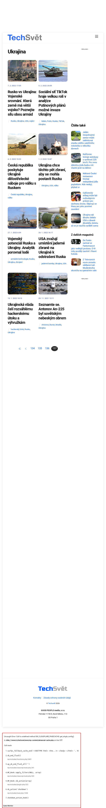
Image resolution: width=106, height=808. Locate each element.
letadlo (58, 325)
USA (26, 121)
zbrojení (19, 262)
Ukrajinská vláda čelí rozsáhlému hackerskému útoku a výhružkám (20, 313)
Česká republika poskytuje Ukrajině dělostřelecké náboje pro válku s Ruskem (22, 176)
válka (10, 198)
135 (40, 348)
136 (47, 348)
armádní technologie (19, 259)
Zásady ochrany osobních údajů (57, 698)
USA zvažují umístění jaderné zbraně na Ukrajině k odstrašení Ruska (52, 248)
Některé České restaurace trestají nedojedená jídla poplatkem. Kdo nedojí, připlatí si (84, 180)
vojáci (31, 121)
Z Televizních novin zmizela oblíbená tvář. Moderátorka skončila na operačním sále (83, 265)
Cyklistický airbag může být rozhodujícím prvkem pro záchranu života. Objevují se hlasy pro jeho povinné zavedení (84, 201)
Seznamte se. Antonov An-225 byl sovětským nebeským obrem (52, 311)
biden (44, 121)
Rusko (13, 121)
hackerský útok (17, 329)
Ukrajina (20, 121)
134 (33, 348)
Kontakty (37, 698)
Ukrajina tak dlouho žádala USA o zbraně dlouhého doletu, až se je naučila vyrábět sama (84, 220)
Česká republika (17, 194)
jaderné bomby (48, 263)
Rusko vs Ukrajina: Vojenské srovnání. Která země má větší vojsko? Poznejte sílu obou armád (22, 103)
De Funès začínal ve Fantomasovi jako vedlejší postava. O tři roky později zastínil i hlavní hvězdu (83, 247)
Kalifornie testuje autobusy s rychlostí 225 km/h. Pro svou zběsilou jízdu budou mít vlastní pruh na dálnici (84, 161)
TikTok (61, 121)
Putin (49, 121)
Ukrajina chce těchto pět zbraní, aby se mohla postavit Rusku (52, 172)
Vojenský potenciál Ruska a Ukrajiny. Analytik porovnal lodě (21, 246)
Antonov (45, 325)
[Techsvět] (25, 38)
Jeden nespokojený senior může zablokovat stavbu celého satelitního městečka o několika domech (83, 140)
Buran (52, 325)
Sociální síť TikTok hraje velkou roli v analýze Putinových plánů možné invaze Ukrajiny (53, 103)
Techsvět (51, 703)
